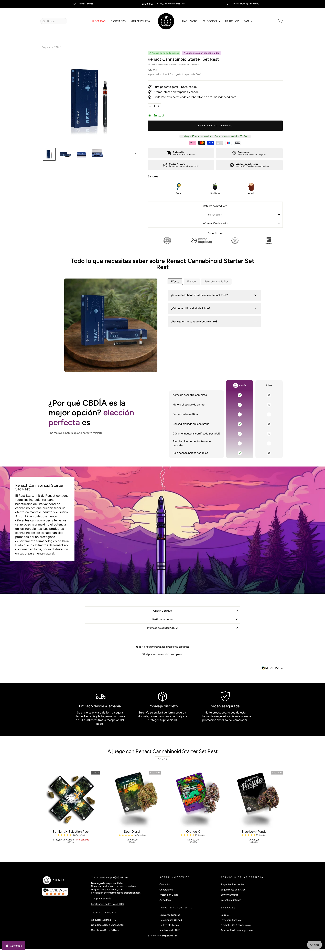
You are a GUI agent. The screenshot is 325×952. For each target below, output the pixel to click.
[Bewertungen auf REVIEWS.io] (64, 892)
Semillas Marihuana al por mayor (238, 930)
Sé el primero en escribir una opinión (162, 654)
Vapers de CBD (50, 47)
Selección (210, 21)
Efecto (175, 281)
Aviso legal (165, 899)
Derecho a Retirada (231, 899)
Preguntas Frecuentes (232, 884)
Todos (162, 759)
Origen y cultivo (162, 610)
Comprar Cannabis (101, 898)
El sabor (192, 281)
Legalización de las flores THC (107, 904)
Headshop (232, 21)
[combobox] (53, 21)
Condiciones (166, 889)
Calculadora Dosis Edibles (105, 930)
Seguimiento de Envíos (233, 889)
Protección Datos (168, 894)
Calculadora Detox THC (103, 919)
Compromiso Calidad (170, 919)
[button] (162, 654)
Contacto (164, 884)
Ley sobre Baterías (231, 919)
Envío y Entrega (229, 894)
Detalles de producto (215, 205)
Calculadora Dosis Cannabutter (107, 924)
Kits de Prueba (140, 21)
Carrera (225, 914)
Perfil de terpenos (162, 619)
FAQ (247, 21)
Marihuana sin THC (169, 930)
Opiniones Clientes (169, 914)
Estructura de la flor (216, 281)
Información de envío (215, 223)
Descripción (215, 214)
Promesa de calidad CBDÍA (162, 627)
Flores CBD (118, 21)
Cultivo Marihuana (169, 925)
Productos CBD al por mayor (236, 925)
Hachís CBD (189, 21)
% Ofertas (98, 21)
